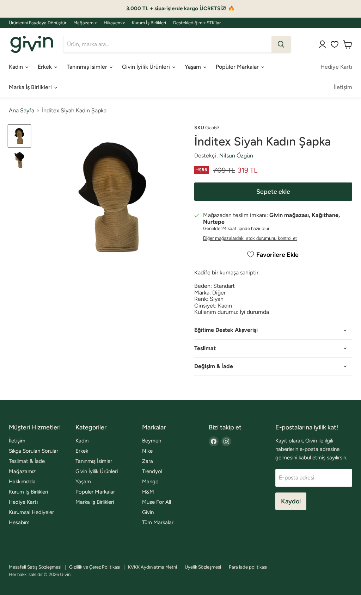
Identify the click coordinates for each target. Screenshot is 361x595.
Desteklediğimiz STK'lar (197, 22)
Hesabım (19, 522)
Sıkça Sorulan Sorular (33, 451)
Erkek (45, 66)
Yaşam (193, 66)
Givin (148, 512)
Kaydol (291, 501)
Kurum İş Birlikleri (149, 22)
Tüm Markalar (157, 522)
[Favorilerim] (334, 44)
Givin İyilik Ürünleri (146, 66)
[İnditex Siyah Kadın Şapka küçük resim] (19, 136)
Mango (150, 481)
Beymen (151, 441)
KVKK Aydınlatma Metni (152, 567)
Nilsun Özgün (236, 155)
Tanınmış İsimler (88, 66)
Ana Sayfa (21, 110)
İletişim (343, 87)
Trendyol (152, 471)
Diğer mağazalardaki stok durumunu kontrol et (250, 238)
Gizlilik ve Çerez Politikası (94, 567)
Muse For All (156, 502)
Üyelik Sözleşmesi (203, 567)
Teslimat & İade (27, 461)
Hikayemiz (114, 22)
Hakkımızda (22, 481)
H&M (148, 492)
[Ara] (280, 44)
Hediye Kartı (336, 66)
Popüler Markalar (238, 66)
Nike (147, 451)
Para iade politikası (248, 567)
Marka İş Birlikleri (31, 87)
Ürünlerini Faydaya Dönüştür (37, 22)
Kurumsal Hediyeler (31, 512)
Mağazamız (85, 22)
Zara (147, 461)
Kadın (16, 66)
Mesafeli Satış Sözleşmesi (35, 567)
